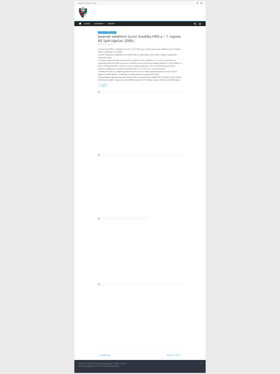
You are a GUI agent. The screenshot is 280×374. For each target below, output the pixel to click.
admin (112, 44)
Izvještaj (104, 84)
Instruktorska (103, 32)
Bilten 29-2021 (175, 355)
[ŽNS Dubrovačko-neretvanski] (80, 23)
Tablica (103, 86)
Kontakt (111, 24)
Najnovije (112, 32)
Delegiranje (103, 355)
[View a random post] (200, 23)
